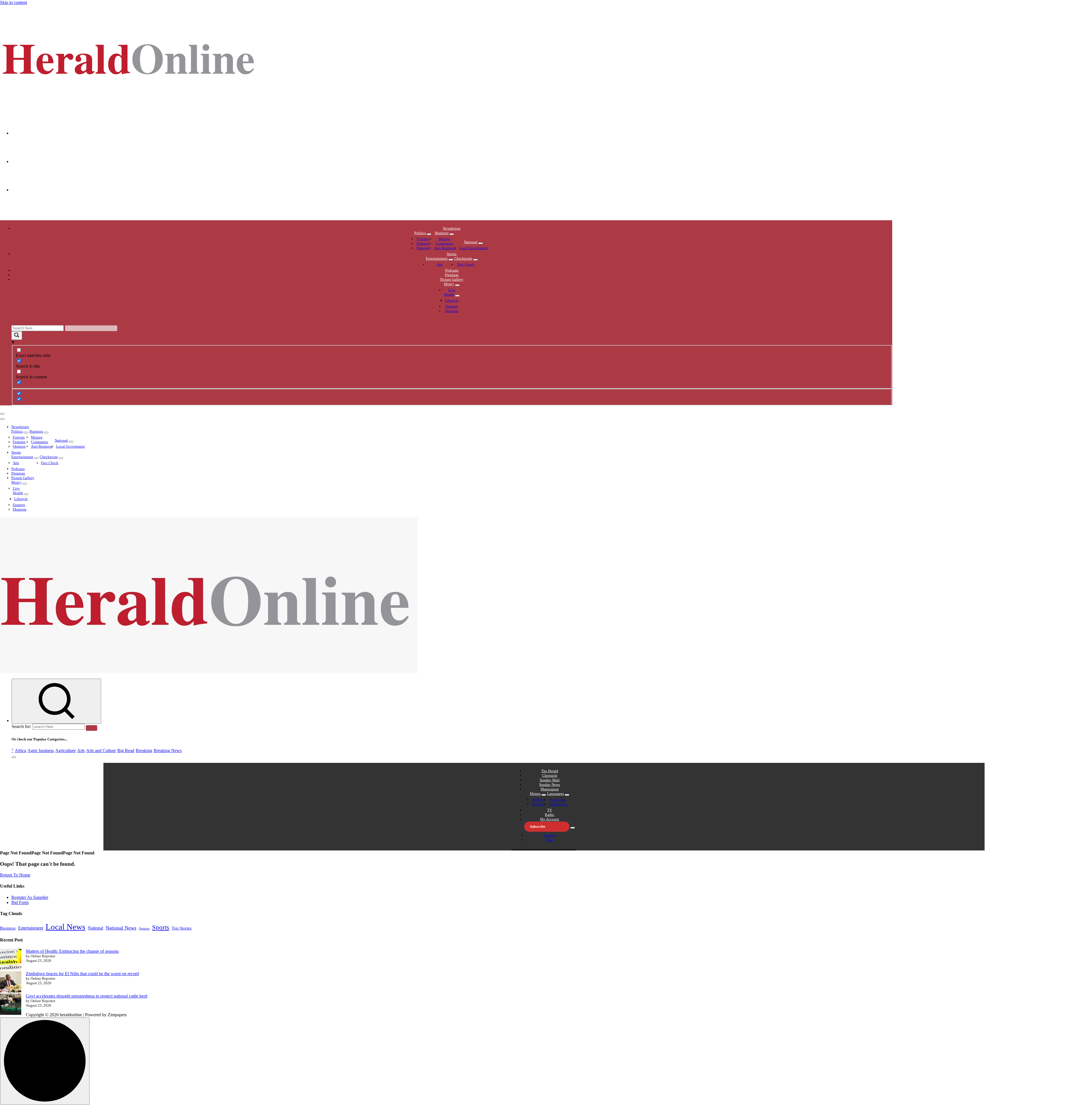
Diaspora (451, 311)
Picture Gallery (451, 279)
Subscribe (537, 826)
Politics (420, 233)
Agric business (40, 750)
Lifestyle (451, 300)
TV (549, 810)
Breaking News (168, 750)
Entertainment (437, 258)
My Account (549, 819)
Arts (439, 264)
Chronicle (549, 775)
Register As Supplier (29, 897)
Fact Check (466, 264)
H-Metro (538, 799)
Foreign (423, 239)
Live (451, 290)
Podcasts (451, 270)
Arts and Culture (101, 750)
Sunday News (549, 784)
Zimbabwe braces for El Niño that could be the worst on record (82, 973)
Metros (535, 793)
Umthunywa (558, 804)
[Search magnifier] (16, 335)
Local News (65, 926)
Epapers (452, 306)
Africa (20, 750)
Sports (451, 254)
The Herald (549, 771)
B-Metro (538, 804)
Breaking (144, 750)
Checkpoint (463, 258)
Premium (451, 275)
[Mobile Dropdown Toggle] (429, 234)
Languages (555, 793)
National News (121, 928)
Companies (444, 243)
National (470, 242)
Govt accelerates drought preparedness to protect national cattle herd (86, 996)
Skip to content (13, 2)
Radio (549, 814)
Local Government (473, 248)
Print (549, 840)
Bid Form (20, 902)
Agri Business (444, 248)
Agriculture (65, 750)
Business (442, 233)
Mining (444, 239)
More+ (449, 284)
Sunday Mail (550, 780)
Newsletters (451, 228)
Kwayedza (558, 799)
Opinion (422, 248)
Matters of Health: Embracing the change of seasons (72, 951)
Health (449, 294)
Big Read (125, 750)
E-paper (550, 835)
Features (422, 243)
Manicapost (550, 789)
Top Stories (182, 928)
